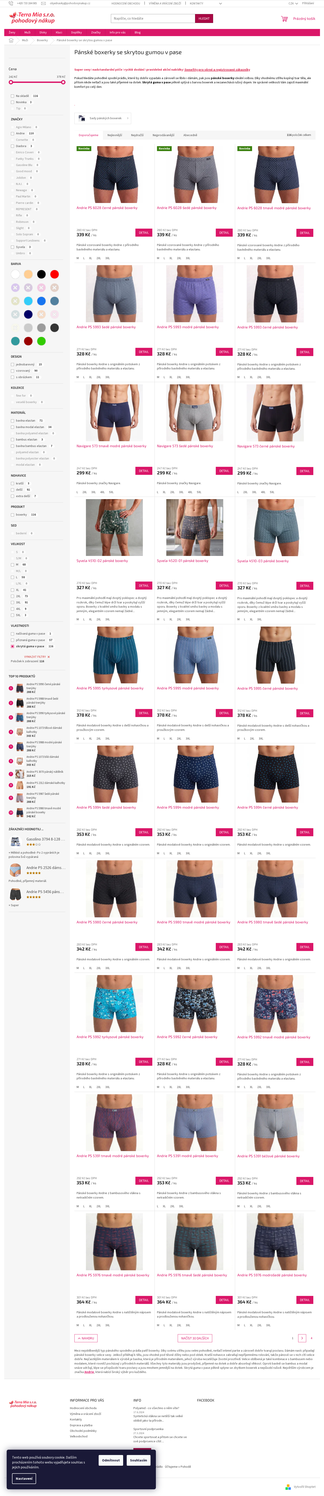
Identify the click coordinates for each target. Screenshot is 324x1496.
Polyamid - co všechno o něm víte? (156, 1408)
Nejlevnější (115, 135)
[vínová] (28, 341)
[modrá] (41, 301)
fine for (24, 395)
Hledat (204, 18)
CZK (291, 4)
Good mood (27, 171)
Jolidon (24, 178)
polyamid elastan (30, 452)
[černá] (41, 274)
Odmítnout (111, 1460)
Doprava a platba (81, 1425)
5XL (21, 615)
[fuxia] (41, 287)
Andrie (25, 133)
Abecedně (190, 135)
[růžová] (54, 314)
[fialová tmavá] (28, 287)
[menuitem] (12, 32)
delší (23, 490)
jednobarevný (29, 364)
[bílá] (15, 274)
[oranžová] (41, 314)
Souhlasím (138, 1460)
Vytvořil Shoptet (305, 1487)
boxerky (26, 514)
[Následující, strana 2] (302, 1338)
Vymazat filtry (35, 657)
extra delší (26, 496)
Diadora (24, 146)
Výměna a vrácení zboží (165, 4)
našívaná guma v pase (33, 633)
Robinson (25, 222)
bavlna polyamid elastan (35, 433)
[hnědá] (54, 287)
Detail (144, 232)
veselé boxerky (29, 402)
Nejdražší (137, 135)
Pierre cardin (27, 203)
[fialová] (15, 287)
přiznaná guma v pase (34, 640)
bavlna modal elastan (33, 427)
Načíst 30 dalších (195, 1338)
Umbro (23, 253)
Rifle (22, 215)
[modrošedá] (54, 301)
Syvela (23, 247)
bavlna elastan (29, 420)
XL (21, 590)
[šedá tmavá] (54, 327)
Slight (22, 228)
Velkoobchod (79, 1436)
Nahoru (88, 1338)
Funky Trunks (27, 159)
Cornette (25, 140)
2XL (22, 596)
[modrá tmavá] (28, 314)
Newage (24, 190)
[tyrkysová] (15, 341)
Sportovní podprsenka (148, 1429)
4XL (21, 609)
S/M (21, 558)
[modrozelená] (15, 314)
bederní (24, 533)
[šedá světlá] (28, 327)
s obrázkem (27, 377)
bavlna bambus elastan (34, 446)
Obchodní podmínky (83, 1431)
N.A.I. (22, 184)
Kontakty (196, 4)
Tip (21, 108)
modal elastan (28, 465)
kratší (22, 483)
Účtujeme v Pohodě (178, 1467)
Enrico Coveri (27, 152)
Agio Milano (26, 127)
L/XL (21, 583)
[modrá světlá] (28, 301)
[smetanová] (15, 327)
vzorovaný (26, 371)
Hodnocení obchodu (126, 4)
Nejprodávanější (163, 135)
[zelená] (41, 341)
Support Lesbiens (30, 240)
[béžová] (28, 274)
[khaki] (15, 301)
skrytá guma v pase (34, 646)
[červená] (54, 274)
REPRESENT (26, 209)
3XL (22, 602)
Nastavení (24, 1478)
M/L (21, 571)
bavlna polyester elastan (35, 458)
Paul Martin (26, 196)
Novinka (24, 102)
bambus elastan (29, 439)
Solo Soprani (27, 234)
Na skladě (27, 96)
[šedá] (41, 327)
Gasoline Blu (27, 165)
